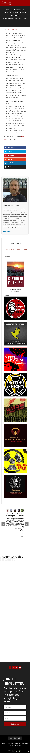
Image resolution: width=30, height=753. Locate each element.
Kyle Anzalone (12, 577)
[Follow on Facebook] (16, 667)
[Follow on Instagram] (13, 667)
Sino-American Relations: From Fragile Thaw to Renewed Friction (15, 609)
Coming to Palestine (16, 246)
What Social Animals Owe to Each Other (16, 249)
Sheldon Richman (11, 18)
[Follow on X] (10, 667)
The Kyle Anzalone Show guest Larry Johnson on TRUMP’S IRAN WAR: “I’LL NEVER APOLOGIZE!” (15, 571)
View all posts (7, 231)
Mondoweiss (12, 29)
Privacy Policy (17, 745)
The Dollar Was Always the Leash (15, 643)
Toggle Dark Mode (15, 738)
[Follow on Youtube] (20, 667)
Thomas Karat (12, 647)
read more (15, 580)
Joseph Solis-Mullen (12, 613)
